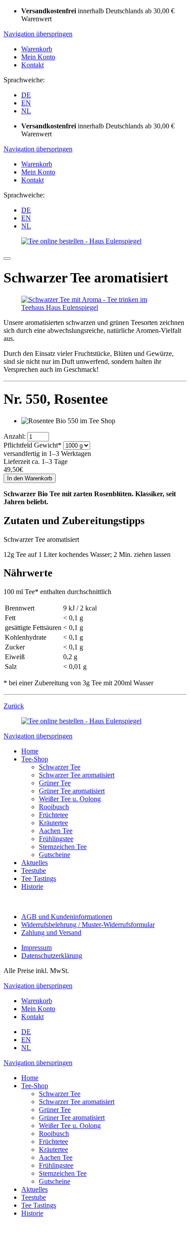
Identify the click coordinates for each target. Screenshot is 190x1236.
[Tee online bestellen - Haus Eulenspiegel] (81, 241)
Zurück (14, 706)
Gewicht (32, 445)
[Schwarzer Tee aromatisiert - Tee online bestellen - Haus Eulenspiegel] (95, 307)
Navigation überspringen (38, 34)
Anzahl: (15, 436)
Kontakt (32, 65)
